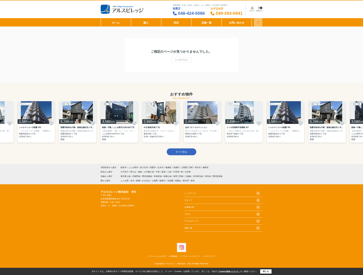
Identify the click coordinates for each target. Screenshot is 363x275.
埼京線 (208, 176)
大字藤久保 (149, 172)
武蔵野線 (136, 176)
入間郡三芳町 (187, 167)
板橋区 (168, 167)
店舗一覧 (206, 22)
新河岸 (186, 180)
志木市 (161, 167)
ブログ (187, 214)
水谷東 (188, 172)
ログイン (252, 10)
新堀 (164, 172)
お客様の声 (189, 207)
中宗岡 (176, 172)
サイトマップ (209, 256)
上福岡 (155, 180)
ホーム (116, 22)
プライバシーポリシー (191, 256)
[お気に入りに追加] (9, 123)
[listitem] (119, 122)
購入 (146, 22)
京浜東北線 (198, 176)
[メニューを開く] (258, 22)
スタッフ (188, 200)
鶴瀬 (138, 180)
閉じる (266, 271)
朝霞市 (153, 167)
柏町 (140, 172)
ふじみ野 (124, 180)
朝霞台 (178, 180)
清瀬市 (176, 167)
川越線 (188, 176)
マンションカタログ (158, 256)
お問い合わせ (236, 22)
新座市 (123, 167)
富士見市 (144, 167)
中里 (158, 172)
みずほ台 (146, 180)
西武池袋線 (147, 176)
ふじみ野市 (133, 167)
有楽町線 (158, 176)
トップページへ (181, 60)
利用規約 (174, 256)
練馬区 (206, 167)
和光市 (198, 167)
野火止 (133, 172)
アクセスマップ (191, 221)
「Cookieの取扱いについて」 (229, 271)
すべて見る (181, 152)
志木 (132, 180)
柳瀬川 (162, 180)
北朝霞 (170, 180)
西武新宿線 (217, 176)
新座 (193, 180)
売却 (176, 22)
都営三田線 (178, 176)
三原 (169, 172)
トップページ (190, 193)
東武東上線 (126, 176)
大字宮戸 (125, 172)
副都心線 (168, 176)
